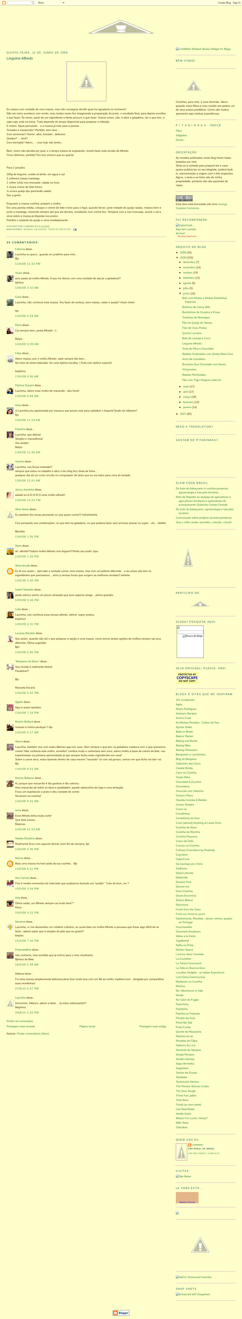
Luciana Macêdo (25, 633)
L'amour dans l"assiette (190, 954)
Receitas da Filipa (186, 1040)
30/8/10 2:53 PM (27, 1012)
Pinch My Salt (184, 1022)
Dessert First (183, 882)
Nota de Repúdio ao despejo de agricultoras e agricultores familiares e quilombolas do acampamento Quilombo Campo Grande (203, 501)
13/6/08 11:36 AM (27, 452)
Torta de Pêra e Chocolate (198, 348)
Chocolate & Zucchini (188, 782)
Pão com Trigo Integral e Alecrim (201, 380)
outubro (188, 272)
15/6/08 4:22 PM (27, 912)
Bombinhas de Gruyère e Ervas (201, 312)
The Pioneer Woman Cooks (192, 1086)
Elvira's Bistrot (184, 900)
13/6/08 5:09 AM (27, 344)
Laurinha (20, 997)
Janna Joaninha (24, 489)
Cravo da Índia (184, 841)
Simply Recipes (185, 1054)
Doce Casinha (184, 891)
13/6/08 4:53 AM (27, 316)
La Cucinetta (183, 958)
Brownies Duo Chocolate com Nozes (204, 364)
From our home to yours (190, 914)
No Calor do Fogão (187, 999)
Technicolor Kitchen (187, 1081)
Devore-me (182, 886)
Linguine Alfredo (20, 58)
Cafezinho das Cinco (188, 763)
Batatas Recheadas (194, 374)
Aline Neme (22, 509)
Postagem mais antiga (153, 1026)
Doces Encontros (186, 895)
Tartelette (181, 1077)
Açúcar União (184, 727)
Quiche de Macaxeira (188, 1031)
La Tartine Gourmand (188, 963)
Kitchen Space (184, 949)
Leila (18, 609)
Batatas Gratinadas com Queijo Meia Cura (207, 354)
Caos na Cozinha (186, 772)
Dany (18, 405)
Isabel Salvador (24, 589)
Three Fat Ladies (186, 1095)
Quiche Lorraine (192, 333)
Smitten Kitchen (185, 1059)
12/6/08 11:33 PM (27, 263)
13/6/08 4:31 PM (27, 624)
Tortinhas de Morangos (196, 317)
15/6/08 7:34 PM (27, 940)
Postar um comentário (20, 1021)
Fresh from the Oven (188, 909)
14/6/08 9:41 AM (27, 801)
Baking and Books (186, 741)
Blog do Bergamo (186, 759)
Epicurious (182, 904)
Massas (28, 229)
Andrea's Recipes (186, 713)
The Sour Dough (186, 1091)
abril (186, 391)
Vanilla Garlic (183, 1113)
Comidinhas (183, 813)
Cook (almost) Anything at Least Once (198, 823)
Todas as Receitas (59, 229)
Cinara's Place (184, 795)
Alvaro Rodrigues (186, 709)
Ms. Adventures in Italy (189, 990)
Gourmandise (184, 927)
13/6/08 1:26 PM (27, 556)
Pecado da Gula (185, 1018)
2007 (183, 413)
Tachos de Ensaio (186, 1072)
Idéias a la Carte (185, 936)
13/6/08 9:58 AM (27, 396)
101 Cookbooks (185, 700)
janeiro (187, 407)
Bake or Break (184, 731)
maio (186, 386)
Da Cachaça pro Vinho (189, 864)
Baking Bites (183, 745)
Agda (179, 704)
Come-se (181, 809)
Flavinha (20, 429)
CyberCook (191, 236)
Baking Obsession (186, 750)
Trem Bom (182, 1100)
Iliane (18, 545)
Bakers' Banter (184, 736)
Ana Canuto (22, 877)
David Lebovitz (184, 873)
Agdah (19, 702)
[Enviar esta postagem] (74, 229)
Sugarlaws (182, 1068)
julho (186, 288)
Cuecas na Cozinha (187, 845)
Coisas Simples (185, 804)
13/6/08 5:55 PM (27, 652)
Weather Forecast (187, 1202)
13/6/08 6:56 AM (27, 376)
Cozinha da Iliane (186, 827)
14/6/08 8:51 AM (27, 768)
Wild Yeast (182, 1122)
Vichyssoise (189, 369)
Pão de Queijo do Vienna (197, 322)
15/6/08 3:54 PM (27, 888)
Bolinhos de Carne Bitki (196, 307)
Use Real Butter (185, 1109)
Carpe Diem (183, 777)
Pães (179, 130)
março (187, 396)
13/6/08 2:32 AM (27, 287)
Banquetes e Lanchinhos (191, 754)
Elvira (18, 325)
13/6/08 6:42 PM (27, 693)
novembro (189, 267)
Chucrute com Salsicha (189, 791)
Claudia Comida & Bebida (191, 800)
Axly (17, 897)
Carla (18, 297)
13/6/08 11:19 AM (27, 420)
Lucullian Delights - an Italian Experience (200, 972)
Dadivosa (181, 868)
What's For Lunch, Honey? (192, 1118)
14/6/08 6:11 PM (27, 868)
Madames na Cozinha (189, 981)
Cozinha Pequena (186, 836)
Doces (179, 139)
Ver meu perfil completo (204, 1153)
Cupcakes (182, 854)
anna (18, 810)
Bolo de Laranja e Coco (196, 338)
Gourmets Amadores (188, 931)
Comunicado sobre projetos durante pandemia (204, 517)
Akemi (18, 741)
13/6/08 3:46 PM (27, 600)
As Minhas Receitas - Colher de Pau (197, 722)
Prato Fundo (183, 1027)
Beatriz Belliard (24, 721)
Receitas (181, 236)
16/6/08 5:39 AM (27, 964)
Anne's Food (183, 718)
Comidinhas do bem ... (189, 818)
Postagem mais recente (21, 1026)
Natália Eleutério (25, 838)
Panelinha (182, 1009)
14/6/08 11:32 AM (27, 829)
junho (186, 293)
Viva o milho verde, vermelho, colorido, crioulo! (204, 522)
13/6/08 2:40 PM (27, 580)
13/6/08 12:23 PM (28, 500)
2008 (183, 257)
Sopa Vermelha (185, 1063)
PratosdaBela (23, 949)
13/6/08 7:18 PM (27, 712)
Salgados (40, 229)
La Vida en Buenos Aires (190, 968)
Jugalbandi (182, 940)
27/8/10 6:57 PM (27, 988)
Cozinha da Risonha (188, 832)
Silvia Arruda (22, 565)
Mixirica (180, 986)
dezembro (189, 262)
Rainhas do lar (184, 1036)
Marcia (19, 858)
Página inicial (87, 1026)
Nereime (20, 921)
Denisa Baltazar (24, 778)
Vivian (18, 273)
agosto (187, 283)
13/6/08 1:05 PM (27, 536)
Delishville (182, 877)
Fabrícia (20, 249)
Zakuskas (181, 1127)
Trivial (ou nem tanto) (188, 1104)
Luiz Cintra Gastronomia (190, 977)
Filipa (18, 353)
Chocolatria (182, 786)
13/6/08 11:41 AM (27, 480)
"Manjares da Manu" (27, 661)
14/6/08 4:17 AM (27, 732)
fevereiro (188, 402)
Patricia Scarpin (24, 385)
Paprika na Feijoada (188, 1013)
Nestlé (179, 995)
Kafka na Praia (184, 945)
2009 (183, 252)
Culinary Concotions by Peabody (195, 850)
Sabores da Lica (185, 1045)
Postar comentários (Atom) (33, 1033)
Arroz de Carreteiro (193, 359)
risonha (19, 461)
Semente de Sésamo (188, 1050)
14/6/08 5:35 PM (27, 849)
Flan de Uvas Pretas (194, 327)
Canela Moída (184, 768)
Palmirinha (182, 1004)
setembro (189, 277)
